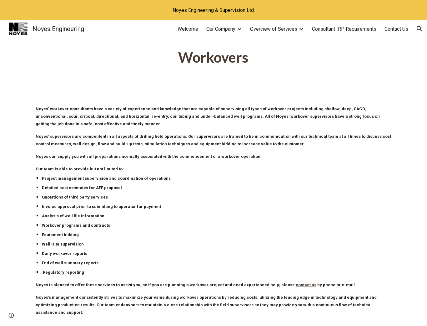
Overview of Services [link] (273, 29)
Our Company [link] (220, 29)
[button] (419, 28)
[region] (213, 10)
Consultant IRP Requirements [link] (344, 29)
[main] (213, 57)
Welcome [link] (188, 29)
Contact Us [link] (396, 29)
